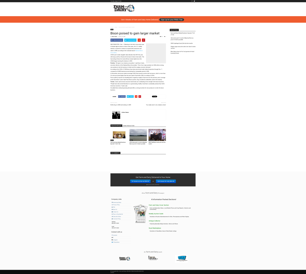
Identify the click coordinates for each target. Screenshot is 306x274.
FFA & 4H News (152, 140)
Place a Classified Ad (118, 214)
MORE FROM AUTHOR (128, 125)
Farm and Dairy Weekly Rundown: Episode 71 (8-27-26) (183, 33)
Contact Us (115, 211)
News (112, 29)
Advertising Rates (117, 202)
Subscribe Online (117, 216)
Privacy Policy (116, 204)
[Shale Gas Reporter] (153, 259)
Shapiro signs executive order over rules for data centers (183, 47)
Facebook (114, 235)
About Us (115, 209)
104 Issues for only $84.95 (165, 181)
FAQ (114, 207)
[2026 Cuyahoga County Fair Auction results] (157, 135)
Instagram (115, 239)
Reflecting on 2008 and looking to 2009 (120, 105)
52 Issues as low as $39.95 (140, 181)
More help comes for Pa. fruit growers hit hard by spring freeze (182, 52)
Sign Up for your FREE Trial (171, 20)
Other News (114, 36)
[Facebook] (192, 1)
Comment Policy (117, 218)
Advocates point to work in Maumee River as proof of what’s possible (182, 38)
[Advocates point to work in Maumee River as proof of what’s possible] (138, 135)
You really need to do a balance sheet (156, 105)
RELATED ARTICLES (116, 125)
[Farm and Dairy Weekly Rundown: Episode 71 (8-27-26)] (119, 135)
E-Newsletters (116, 242)
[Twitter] (194, 1)
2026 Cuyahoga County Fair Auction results (182, 43)
